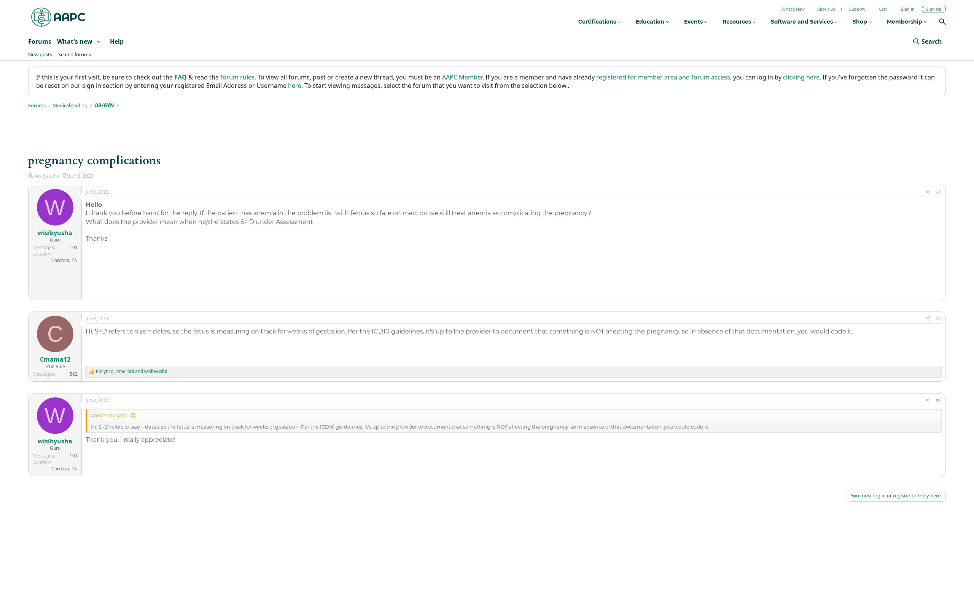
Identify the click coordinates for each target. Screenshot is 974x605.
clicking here (801, 77)
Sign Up (934, 9)
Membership (905, 21)
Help (117, 41)
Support (857, 9)
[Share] (928, 192)
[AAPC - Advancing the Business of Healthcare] (58, 17)
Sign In (908, 9)
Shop (861, 21)
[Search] (942, 22)
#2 (939, 318)
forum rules (237, 77)
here (294, 85)
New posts (40, 54)
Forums (39, 41)
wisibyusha (46, 175)
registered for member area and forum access (663, 77)
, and (131, 371)
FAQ (180, 77)
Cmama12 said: (109, 415)
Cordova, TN (64, 260)
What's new (74, 41)
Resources (738, 21)
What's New (793, 9)
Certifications (598, 21)
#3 (939, 400)
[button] (98, 41)
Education (651, 21)
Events (694, 21)
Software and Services (802, 21)
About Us (826, 9)
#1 (939, 192)
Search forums (74, 54)
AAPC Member (462, 77)
